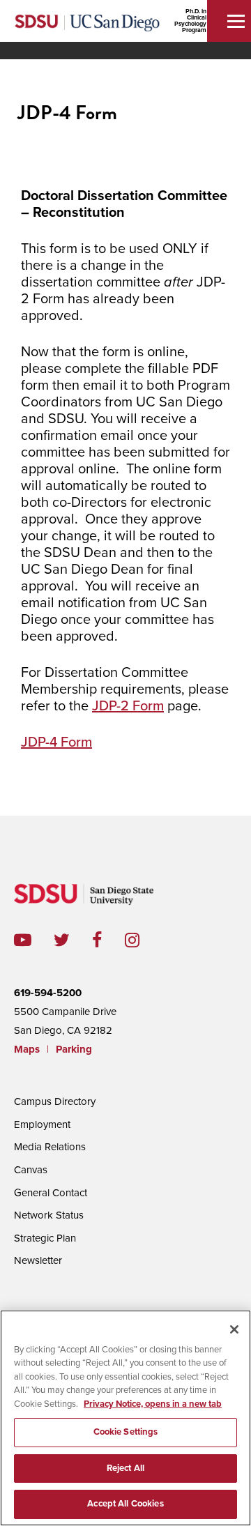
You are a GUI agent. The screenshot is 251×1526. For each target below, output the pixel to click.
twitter (73, 940)
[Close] (234, 1329)
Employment (42, 1124)
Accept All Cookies (125, 1503)
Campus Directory (55, 1101)
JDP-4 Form (56, 742)
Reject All (125, 1468)
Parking (74, 1049)
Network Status (49, 1215)
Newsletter (38, 1260)
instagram (143, 940)
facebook (108, 940)
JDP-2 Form (128, 706)
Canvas (30, 1169)
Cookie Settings (125, 1431)
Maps (27, 1049)
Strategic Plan (45, 1238)
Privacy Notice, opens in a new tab (153, 1404)
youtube (22, 940)
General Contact (50, 1193)
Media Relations (50, 1146)
